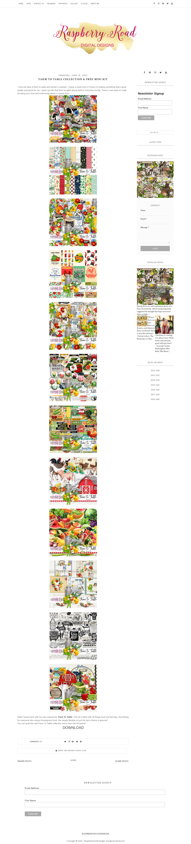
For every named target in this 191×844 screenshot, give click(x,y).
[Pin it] (77, 741)
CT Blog (84, 4)
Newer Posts (25, 761)
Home (21, 4)
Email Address (144, 99)
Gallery (74, 4)
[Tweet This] (65, 741)
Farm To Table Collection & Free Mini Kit (73, 79)
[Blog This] (80, 741)
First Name (143, 107)
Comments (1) (36, 742)
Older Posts (122, 761)
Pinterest (63, 4)
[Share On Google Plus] (73, 741)
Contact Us (39, 4)
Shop (28, 4)
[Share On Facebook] (69, 741)
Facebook (51, 4)
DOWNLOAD (73, 728)
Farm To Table (65, 717)
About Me (95, 4)
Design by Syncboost (115, 841)
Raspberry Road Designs (94, 841)
